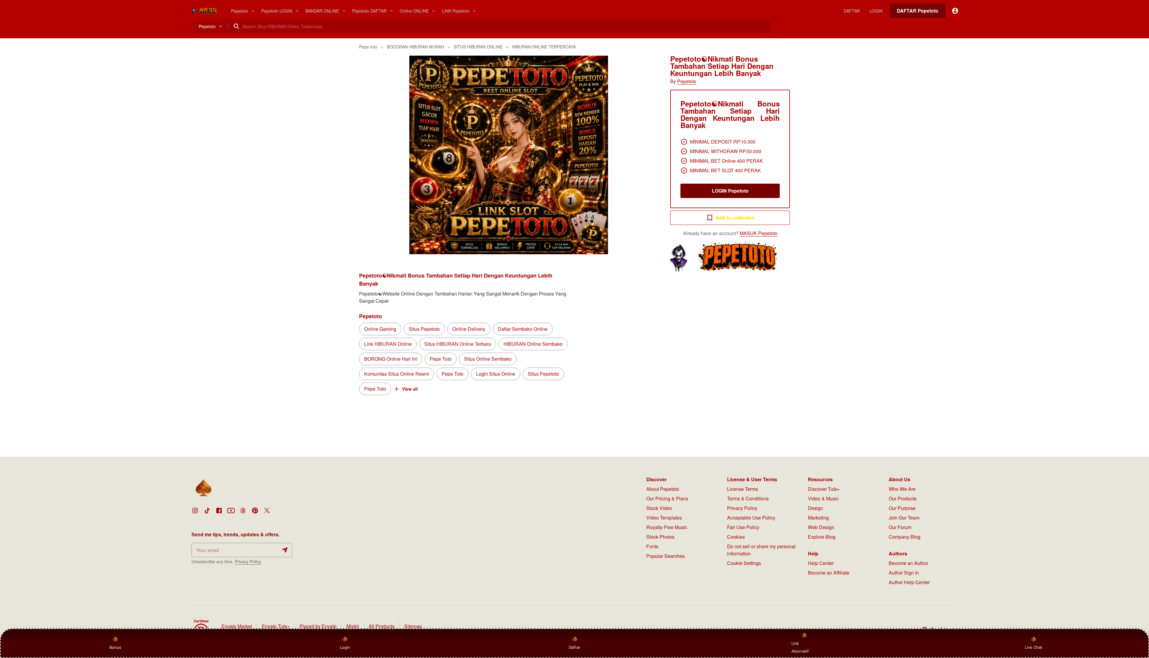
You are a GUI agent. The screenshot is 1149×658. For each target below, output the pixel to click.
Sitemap (413, 626)
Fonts (652, 546)
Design (815, 508)
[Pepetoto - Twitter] (267, 511)
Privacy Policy (248, 561)
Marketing (818, 517)
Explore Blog (821, 536)
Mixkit (352, 626)
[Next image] (646, 155)
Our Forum (900, 527)
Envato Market (236, 626)
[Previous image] (371, 155)
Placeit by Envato (318, 626)
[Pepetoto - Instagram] (195, 511)
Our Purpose (902, 508)
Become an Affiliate (828, 572)
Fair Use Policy (743, 527)
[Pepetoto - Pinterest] (255, 511)
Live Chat (1033, 647)
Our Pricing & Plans (667, 498)
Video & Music (823, 498)
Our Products (903, 498)
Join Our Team (904, 517)
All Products (381, 626)
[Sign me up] (285, 550)
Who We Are (902, 488)
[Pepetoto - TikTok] (207, 511)
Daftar (574, 647)
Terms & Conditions (748, 498)
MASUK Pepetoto (758, 233)
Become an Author (908, 563)
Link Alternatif (800, 647)
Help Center (821, 563)
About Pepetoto (662, 488)
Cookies (736, 536)
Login (345, 647)
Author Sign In (904, 572)
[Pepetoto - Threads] (243, 511)
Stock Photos (660, 536)
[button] (509, 155)
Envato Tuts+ (276, 626)
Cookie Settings (744, 563)
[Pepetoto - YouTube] (231, 511)
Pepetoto (686, 81)
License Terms (742, 488)
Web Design (821, 527)
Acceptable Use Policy (751, 517)
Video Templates (664, 517)
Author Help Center (909, 582)
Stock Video (659, 508)
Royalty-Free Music (666, 527)
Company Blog (904, 536)
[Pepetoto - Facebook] (219, 511)
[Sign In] (955, 11)
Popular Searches (665, 555)
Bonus (115, 647)
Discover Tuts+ (824, 488)
